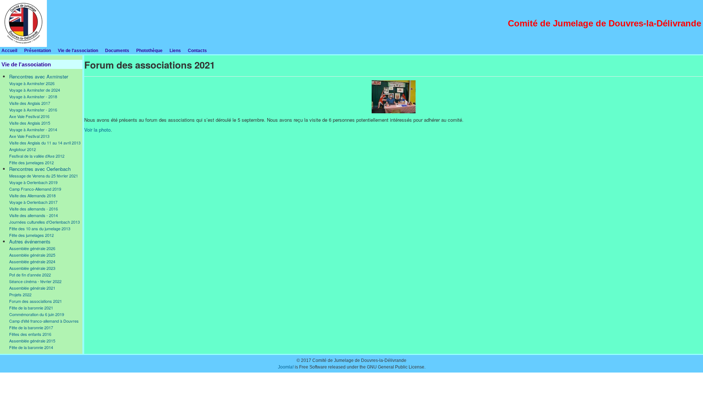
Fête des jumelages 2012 (31, 162)
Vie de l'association (78, 50)
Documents (117, 50)
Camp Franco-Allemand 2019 (35, 189)
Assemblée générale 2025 (32, 255)
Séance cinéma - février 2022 (35, 281)
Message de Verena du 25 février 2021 (43, 176)
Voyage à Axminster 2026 (32, 83)
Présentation (37, 50)
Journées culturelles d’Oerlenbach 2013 (44, 222)
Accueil (9, 50)
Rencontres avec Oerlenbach (40, 168)
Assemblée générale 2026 (32, 248)
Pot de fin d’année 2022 (30, 275)
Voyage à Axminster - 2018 (33, 96)
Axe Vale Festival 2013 (29, 136)
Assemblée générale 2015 (32, 341)
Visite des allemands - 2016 (33, 209)
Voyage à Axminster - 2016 (33, 110)
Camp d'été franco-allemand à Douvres (44, 321)
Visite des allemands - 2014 (33, 215)
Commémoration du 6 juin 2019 (36, 314)
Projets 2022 (20, 294)
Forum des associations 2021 (35, 301)
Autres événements (30, 241)
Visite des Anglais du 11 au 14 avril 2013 (45, 143)
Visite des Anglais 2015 (29, 123)
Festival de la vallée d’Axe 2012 (36, 156)
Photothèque (149, 50)
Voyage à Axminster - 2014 (33, 129)
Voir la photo (97, 129)
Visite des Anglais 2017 (29, 103)
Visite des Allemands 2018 (32, 195)
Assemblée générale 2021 (32, 288)
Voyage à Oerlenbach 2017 (33, 202)
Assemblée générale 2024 (32, 261)
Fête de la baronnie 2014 (31, 347)
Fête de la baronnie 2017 (31, 327)
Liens (175, 50)
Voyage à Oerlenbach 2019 (33, 182)
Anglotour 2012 (22, 149)
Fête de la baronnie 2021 (31, 308)
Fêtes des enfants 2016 (30, 334)
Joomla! (286, 367)
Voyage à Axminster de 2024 (34, 90)
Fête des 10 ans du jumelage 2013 (39, 228)
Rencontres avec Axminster (38, 76)
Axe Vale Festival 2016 (29, 116)
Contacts (197, 50)
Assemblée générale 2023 (32, 268)
